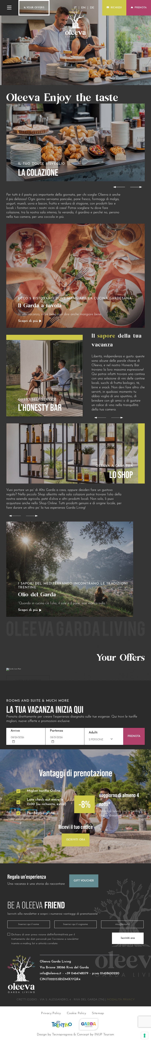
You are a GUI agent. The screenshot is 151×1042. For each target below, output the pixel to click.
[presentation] (119, 187)
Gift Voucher (84, 880)
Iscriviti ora (128, 938)
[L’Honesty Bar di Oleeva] (44, 376)
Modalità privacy (121, 999)
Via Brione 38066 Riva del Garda (64, 967)
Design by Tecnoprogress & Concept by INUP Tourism (75, 1035)
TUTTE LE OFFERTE (28, 681)
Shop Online (48, 503)
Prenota (141, 7)
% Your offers (34, 7)
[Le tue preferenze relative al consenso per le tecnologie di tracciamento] (144, 1035)
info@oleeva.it (50, 973)
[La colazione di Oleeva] (75, 142)
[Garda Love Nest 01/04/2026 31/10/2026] (75, 669)
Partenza (56, 730)
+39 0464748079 (76, 973)
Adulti (93, 732)
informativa (59, 934)
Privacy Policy (51, 1013)
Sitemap (98, 1013)
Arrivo (15, 730)
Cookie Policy (76, 1013)
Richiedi (116, 7)
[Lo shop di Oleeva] (75, 453)
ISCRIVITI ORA (75, 839)
